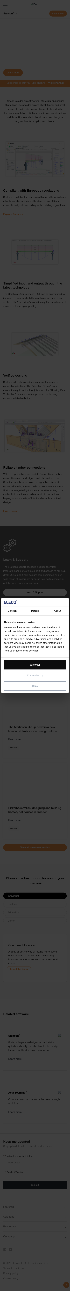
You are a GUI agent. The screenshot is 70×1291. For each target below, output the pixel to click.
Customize (33, 675)
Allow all (35, 664)
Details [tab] (35, 610)
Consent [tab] (12, 610)
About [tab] (57, 610)
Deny (35, 686)
